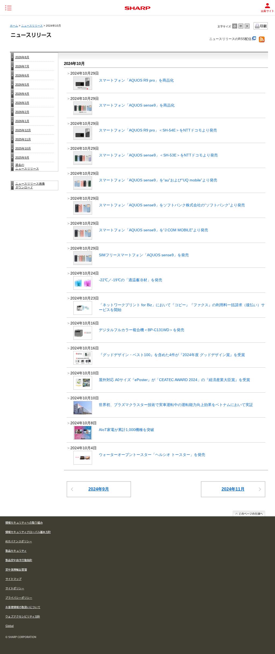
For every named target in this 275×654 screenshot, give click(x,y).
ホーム (14, 25)
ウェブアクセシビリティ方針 (22, 616)
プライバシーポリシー (18, 597)
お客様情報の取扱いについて (22, 607)
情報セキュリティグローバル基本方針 (28, 532)
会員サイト (267, 11)
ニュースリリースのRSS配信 (230, 39)
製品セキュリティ (16, 551)
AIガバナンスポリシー (18, 541)
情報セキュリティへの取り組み (24, 522)
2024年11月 (233, 489)
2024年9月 (98, 489)
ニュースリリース (32, 25)
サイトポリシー (14, 588)
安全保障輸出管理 (16, 569)
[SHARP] (137, 8)
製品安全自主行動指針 (18, 560)
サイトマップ (13, 579)
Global (9, 626)
